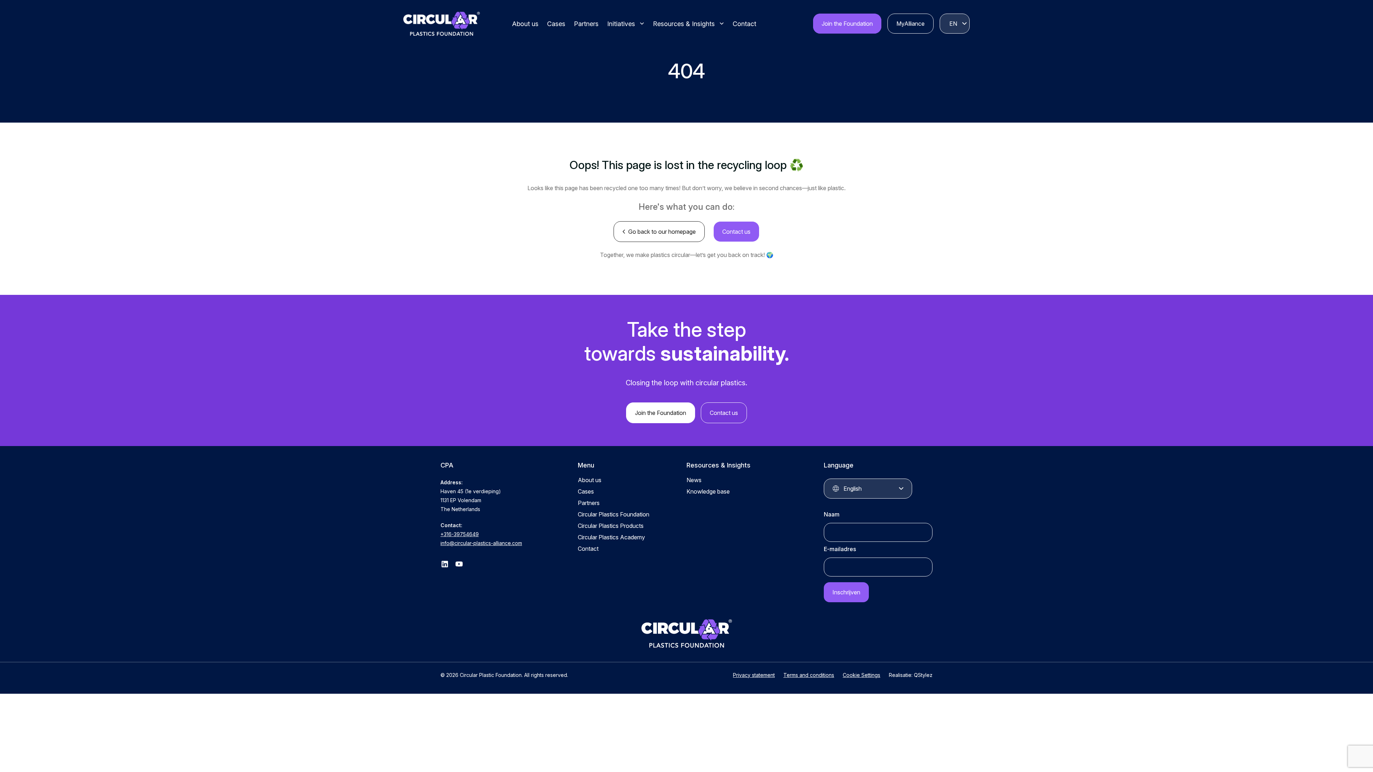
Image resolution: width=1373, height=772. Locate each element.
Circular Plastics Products (611, 525)
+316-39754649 (460, 534)
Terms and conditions (808, 675)
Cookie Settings (861, 675)
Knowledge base (708, 491)
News (694, 480)
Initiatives (621, 24)
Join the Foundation (847, 23)
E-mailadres (840, 549)
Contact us (736, 231)
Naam (832, 514)
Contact (744, 24)
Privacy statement (754, 675)
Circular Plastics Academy (611, 537)
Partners (586, 24)
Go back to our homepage (662, 231)
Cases (556, 24)
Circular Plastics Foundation (613, 514)
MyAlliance (910, 23)
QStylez (923, 675)
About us (525, 24)
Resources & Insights (684, 24)
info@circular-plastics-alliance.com (481, 543)
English (953, 23)
